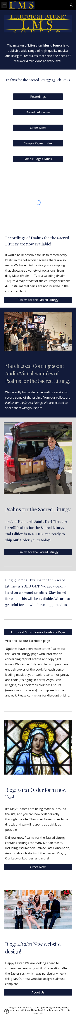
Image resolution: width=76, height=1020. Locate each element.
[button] (4, 5)
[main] (38, 53)
